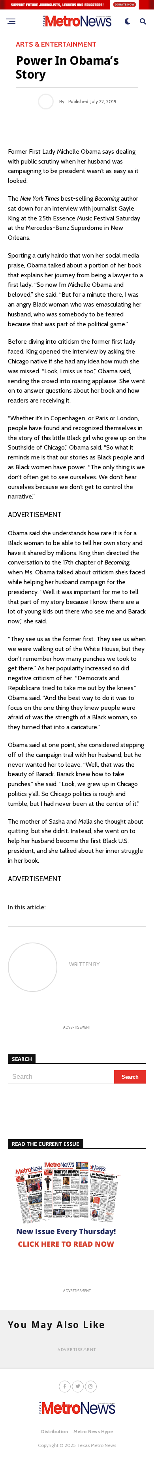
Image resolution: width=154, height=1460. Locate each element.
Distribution (54, 1431)
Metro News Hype (93, 1431)
